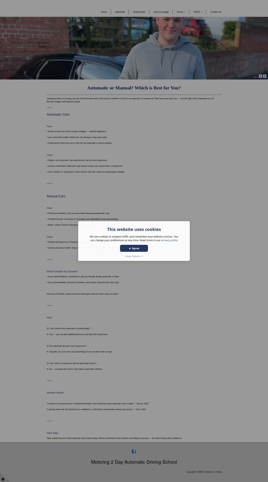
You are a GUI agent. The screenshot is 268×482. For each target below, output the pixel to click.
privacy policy (169, 240)
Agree (135, 248)
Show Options (133, 256)
